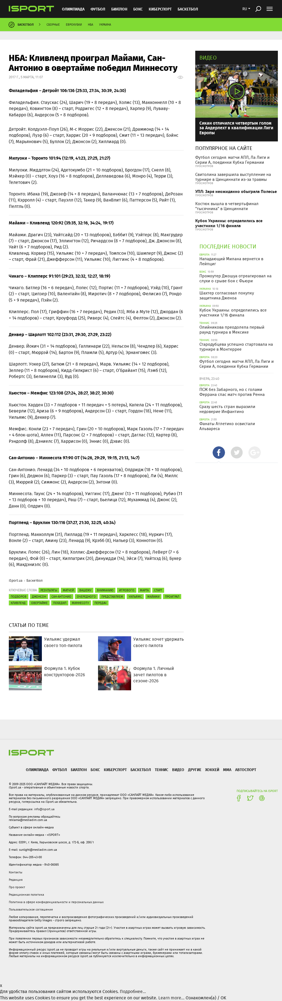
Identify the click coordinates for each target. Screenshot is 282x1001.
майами (153, 596)
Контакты (15, 872)
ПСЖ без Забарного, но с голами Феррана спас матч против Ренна (232, 392)
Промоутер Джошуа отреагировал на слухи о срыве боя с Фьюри (235, 278)
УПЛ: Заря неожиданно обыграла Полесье (236, 191)
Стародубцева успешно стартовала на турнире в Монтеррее (236, 346)
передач (100, 603)
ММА (227, 769)
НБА (90, 24)
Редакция (16, 879)
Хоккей (212, 769)
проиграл (172, 596)
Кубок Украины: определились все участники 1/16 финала (228, 223)
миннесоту (80, 603)
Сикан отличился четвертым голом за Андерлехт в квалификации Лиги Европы (236, 127)
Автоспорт (245, 769)
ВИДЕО (178, 769)
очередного (86, 596)
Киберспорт (160, 9)
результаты (48, 590)
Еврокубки (74, 24)
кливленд (18, 603)
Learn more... (171, 998)
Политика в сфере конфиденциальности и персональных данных (56, 902)
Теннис (161, 769)
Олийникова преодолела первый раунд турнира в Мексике (231, 329)
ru (244, 9)
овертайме (39, 603)
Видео (208, 57)
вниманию (105, 590)
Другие (194, 769)
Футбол (98, 9)
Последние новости (227, 246)
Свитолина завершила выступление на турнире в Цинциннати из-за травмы (233, 177)
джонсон (39, 596)
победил (59, 603)
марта (144, 590)
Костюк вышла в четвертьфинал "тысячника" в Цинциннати (227, 206)
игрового (126, 590)
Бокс (138, 9)
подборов (18, 596)
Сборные (53, 24)
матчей (68, 590)
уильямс (135, 596)
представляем (112, 596)
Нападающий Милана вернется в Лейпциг (231, 261)
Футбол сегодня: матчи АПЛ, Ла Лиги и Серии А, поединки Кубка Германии (232, 159)
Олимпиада (73, 9)
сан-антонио (61, 596)
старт (158, 590)
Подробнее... (133, 991)
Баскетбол (188, 9)
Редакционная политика (26, 894)
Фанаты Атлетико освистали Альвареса (227, 426)
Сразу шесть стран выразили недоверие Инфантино (227, 409)
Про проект (17, 887)
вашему (85, 590)
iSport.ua (16, 580)
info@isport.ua (44, 809)
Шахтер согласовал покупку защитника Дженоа (226, 295)
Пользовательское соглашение (31, 909)
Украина (105, 24)
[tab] (219, 452)
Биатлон (119, 9)
